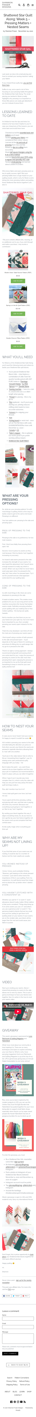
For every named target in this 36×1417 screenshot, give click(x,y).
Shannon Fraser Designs (7, 5)
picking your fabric (18, 138)
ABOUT (7, 1392)
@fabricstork (10, 1167)
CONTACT (18, 1395)
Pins (10, 402)
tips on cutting (18, 147)
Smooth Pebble (15, 384)
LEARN (22, 1392)
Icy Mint (25, 384)
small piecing (16, 162)
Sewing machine (15, 389)
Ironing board (14, 420)
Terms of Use (25, 1385)
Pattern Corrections (22, 1378)
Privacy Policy (11, 1381)
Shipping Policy (12, 1385)
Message (5, 1332)
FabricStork (6, 1041)
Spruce (12, 386)
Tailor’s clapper (14, 433)
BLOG (15, 1392)
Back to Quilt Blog (19, 1365)
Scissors (12, 412)
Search (9, 1378)
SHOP (29, 1392)
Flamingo (24, 381)
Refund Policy (24, 1381)
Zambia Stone (24, 386)
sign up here (19, 1162)
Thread (11, 397)
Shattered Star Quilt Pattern (19, 441)
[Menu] (32, 5)
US (18, 430)
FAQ (9, 1289)
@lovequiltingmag (22, 1165)
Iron (10, 418)
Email (4, 1323)
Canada (12, 430)
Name (4, 1315)
